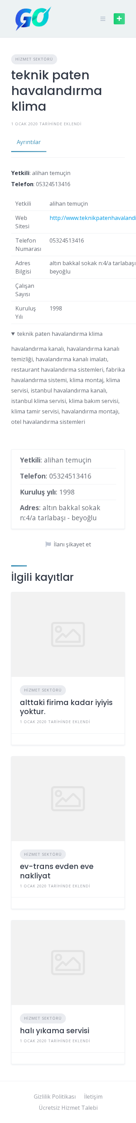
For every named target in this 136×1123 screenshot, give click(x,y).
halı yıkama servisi (54, 1031)
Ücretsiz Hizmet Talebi (68, 1108)
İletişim (93, 1096)
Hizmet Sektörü (34, 59)
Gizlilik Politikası (55, 1096)
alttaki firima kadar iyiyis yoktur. (66, 707)
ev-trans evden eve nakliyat (56, 870)
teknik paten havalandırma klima (60, 334)
